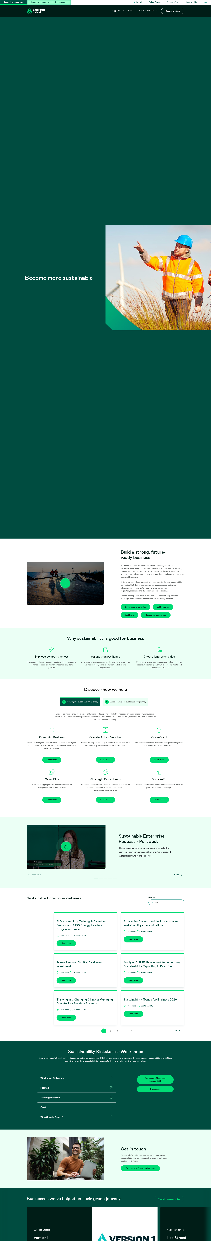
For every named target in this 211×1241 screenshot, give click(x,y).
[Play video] (65, 583)
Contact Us (191, 2)
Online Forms (155, 2)
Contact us (155, 1089)
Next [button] (176, 874)
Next (177, 1030)
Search (139, 2)
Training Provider (50, 1097)
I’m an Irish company (13, 2)
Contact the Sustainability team (140, 1168)
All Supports (163, 607)
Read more (66, 943)
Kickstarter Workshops (155, 615)
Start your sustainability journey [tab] (80, 702)
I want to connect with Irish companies (48, 2)
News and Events (147, 10)
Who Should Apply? (51, 1117)
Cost (43, 1107)
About (130, 10)
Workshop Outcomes (52, 1078)
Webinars (129, 615)
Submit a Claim (173, 2)
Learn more (52, 759)
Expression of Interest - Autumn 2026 (155, 1079)
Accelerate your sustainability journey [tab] (126, 702)
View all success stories (169, 1199)
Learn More (159, 799)
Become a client (172, 11)
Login (205, 2)
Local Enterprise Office (135, 607)
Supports (116, 10)
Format (44, 1087)
